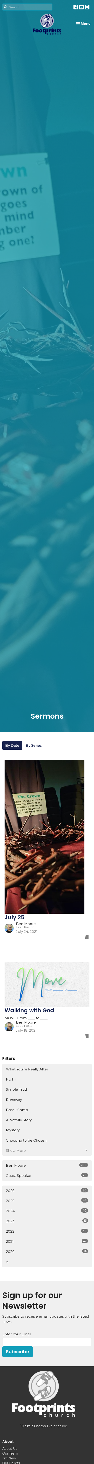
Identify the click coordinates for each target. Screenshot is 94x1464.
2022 (46, 1231)
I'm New (9, 1458)
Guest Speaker (46, 1175)
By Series (34, 745)
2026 (46, 1190)
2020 (46, 1251)
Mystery (13, 1130)
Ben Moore (46, 1165)
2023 (46, 1221)
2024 (46, 1211)
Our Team (10, 1453)
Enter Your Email (16, 1334)
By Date (12, 745)
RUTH (11, 1079)
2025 (46, 1200)
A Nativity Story (19, 1120)
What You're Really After (27, 1069)
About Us (9, 1449)
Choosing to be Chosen (26, 1140)
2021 (46, 1241)
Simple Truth (17, 1089)
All (8, 1262)
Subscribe (17, 1351)
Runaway (14, 1100)
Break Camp (17, 1110)
